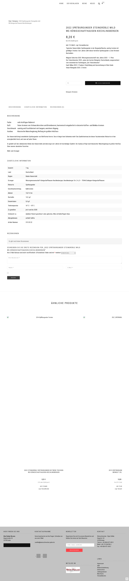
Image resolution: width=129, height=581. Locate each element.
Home (61, 3)
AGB (98, 565)
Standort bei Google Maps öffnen (16, 545)
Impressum (100, 563)
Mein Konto (100, 574)
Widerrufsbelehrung (103, 567)
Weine (84, 3)
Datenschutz (101, 569)
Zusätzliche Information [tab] (35, 107)
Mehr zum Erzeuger (13, 151)
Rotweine (15, 21)
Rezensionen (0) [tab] (57, 107)
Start (10, 21)
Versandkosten (83, 45)
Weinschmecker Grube (42, 3)
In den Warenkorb (103, 83)
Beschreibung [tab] (15, 107)
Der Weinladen (73, 3)
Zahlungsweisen (102, 572)
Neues (92, 3)
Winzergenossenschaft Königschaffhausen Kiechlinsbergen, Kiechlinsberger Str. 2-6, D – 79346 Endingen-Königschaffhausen (65, 180)
